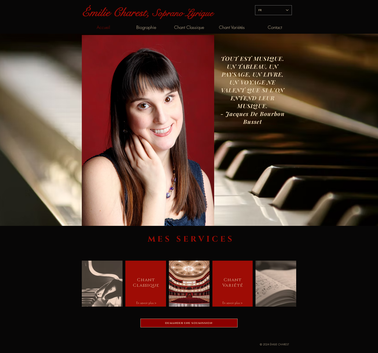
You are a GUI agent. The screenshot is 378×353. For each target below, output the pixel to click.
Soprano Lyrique (183, 13)
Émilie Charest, (117, 12)
